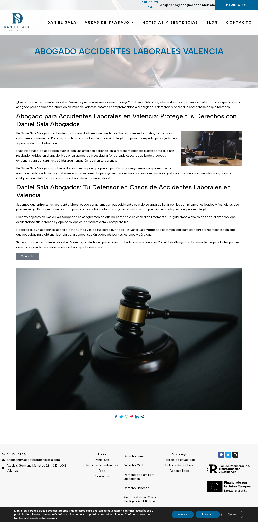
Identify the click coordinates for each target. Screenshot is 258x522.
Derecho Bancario (136, 488)
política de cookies (101, 514)
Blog (212, 22)
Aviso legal (179, 454)
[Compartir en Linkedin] (137, 417)
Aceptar (183, 514)
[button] (27, 256)
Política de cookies (179, 465)
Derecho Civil (133, 465)
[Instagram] (235, 455)
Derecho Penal (133, 456)
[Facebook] (221, 455)
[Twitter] (228, 455)
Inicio (102, 454)
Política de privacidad (179, 460)
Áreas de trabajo (107, 22)
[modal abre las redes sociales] (142, 417)
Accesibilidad (179, 471)
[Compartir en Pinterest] (131, 417)
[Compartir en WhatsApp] (126, 417)
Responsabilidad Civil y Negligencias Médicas (140, 499)
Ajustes (232, 514)
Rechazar (208, 514)
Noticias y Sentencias (170, 22)
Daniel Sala (62, 22)
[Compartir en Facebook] (116, 417)
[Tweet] (121, 417)
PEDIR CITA (236, 5)
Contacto (239, 22)
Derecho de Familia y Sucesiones (138, 477)
